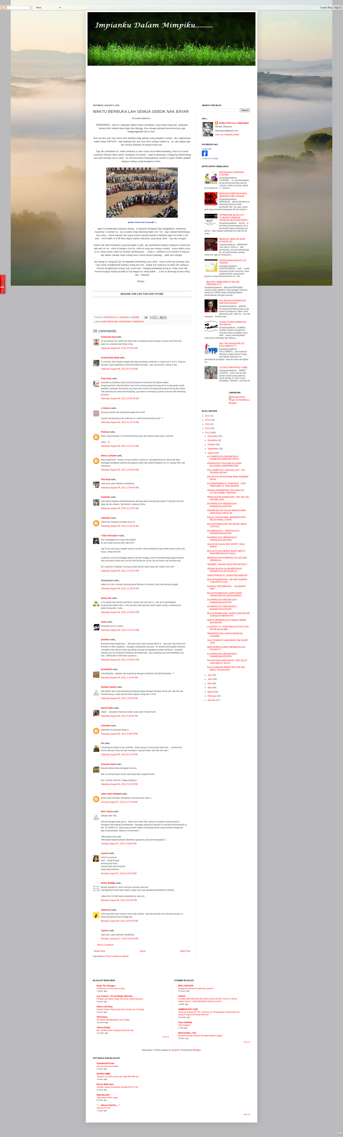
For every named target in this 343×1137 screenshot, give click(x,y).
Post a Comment (105, 945)
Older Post (185, 951)
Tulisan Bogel (103, 1027)
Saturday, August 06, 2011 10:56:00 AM (120, 487)
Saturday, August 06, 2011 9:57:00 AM (119, 369)
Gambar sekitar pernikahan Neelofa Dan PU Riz (117, 1087)
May (210, 683)
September (213, 448)
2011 (208, 432)
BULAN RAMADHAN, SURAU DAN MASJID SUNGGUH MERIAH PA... (228, 614)
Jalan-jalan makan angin (107, 1097)
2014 (208, 420)
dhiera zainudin (108, 455)
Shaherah (106, 910)
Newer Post (99, 951)
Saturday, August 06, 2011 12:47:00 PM (120, 630)
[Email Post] (145, 317)
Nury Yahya (107, 811)
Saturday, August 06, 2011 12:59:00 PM (120, 659)
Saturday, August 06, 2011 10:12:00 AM (120, 446)
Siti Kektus (102, 1017)
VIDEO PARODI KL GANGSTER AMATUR (227, 575)
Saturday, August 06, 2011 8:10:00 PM (119, 754)
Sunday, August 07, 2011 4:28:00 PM (118, 843)
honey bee (106, 598)
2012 (208, 428)
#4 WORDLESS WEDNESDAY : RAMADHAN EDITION (222, 538)
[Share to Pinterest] (165, 317)
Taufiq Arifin (207, 149)
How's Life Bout (105, 1006)
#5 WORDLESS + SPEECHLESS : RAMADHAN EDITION (223, 532)
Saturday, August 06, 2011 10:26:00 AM (120, 470)
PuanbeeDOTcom (105, 1063)
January (212, 700)
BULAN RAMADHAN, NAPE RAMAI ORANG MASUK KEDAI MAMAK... (225, 594)
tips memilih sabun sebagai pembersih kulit (115, 1030)
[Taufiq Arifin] (205, 155)
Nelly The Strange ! (106, 986)
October (212, 444)
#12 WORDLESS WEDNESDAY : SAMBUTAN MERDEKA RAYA (223, 457)
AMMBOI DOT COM (188, 1009)
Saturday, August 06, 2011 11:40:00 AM (120, 526)
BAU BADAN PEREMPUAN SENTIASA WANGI (232, 301)
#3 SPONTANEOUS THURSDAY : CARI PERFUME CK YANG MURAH (226, 484)
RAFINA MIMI (103, 1074)
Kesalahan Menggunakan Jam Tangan (113, 1020)
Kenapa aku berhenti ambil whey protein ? (196, 988)
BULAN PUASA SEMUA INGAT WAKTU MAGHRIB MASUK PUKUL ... (226, 552)
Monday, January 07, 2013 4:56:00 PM (119, 938)
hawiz (104, 622)
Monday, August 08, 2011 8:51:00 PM (119, 900)
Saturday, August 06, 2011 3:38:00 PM (119, 716)
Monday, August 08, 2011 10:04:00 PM (119, 921)
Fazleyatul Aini (108, 337)
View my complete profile (227, 134)
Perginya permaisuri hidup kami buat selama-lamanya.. (120, 999)
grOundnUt (106, 669)
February (212, 696)
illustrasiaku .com (187, 1033)
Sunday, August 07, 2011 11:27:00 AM (119, 802)
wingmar (176, 1050)
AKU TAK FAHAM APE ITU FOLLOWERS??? (232, 344)
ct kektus (105, 408)
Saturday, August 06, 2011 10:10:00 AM (120, 422)
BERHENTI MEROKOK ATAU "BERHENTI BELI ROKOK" (233, 194)
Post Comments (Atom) (117, 956)
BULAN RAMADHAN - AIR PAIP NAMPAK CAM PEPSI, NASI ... (227, 580)
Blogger (197, 1050)
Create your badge (210, 158)
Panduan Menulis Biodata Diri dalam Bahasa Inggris (200, 1036)
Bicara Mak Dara (105, 1084)
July (210, 675)
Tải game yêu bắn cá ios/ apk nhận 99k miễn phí (118, 1076)
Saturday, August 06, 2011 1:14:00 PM (119, 677)
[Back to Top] (340, 1134)
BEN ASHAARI (185, 986)
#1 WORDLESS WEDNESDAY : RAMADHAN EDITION (222, 655)
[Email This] (151, 317)
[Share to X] (158, 317)
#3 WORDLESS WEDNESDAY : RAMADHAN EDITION (222, 600)
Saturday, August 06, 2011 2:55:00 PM (119, 698)
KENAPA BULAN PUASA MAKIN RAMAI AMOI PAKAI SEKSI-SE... (226, 511)
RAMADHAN (138, 321)
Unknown (105, 518)
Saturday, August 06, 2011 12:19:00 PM (120, 588)
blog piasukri (103, 1095)
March (211, 692)
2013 (208, 424)
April (210, 687)
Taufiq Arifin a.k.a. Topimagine (117, 317)
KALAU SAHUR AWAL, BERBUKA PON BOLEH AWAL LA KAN (226, 518)
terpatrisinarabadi (110, 357)
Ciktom (181, 996)
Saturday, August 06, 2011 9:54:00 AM (119, 348)
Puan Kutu (106, 378)
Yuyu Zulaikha (185, 1022)
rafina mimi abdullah (111, 794)
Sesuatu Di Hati (103, 1108)
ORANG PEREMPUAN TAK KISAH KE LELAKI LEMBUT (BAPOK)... (225, 491)
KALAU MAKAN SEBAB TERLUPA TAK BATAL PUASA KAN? (226, 668)
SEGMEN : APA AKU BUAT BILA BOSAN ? (227, 564)
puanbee (105, 639)
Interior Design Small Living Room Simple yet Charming (120, 1009)
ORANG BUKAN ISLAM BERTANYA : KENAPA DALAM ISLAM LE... (225, 569)
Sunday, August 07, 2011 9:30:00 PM (118, 873)
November (213, 440)
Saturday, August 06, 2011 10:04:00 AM (120, 398)
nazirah (104, 853)
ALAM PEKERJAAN (109, 321)
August (211, 453)
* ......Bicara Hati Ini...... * (108, 1105)
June (210, 679)
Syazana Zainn (108, 764)
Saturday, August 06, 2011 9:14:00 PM (119, 784)
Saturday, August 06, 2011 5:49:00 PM (119, 734)
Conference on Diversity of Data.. (111, 988)
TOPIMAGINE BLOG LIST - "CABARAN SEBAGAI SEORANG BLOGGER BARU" (233, 217)
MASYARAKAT (125, 321)
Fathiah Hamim (108, 687)
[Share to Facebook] (161, 317)
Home (143, 951)
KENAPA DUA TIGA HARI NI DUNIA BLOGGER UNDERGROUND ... (224, 464)
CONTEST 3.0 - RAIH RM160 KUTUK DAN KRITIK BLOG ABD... (228, 627)
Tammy (104, 930)
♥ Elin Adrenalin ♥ (110, 535)
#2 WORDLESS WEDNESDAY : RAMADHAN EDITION (222, 607)
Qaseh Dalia (107, 708)
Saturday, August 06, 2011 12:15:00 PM (120, 571)
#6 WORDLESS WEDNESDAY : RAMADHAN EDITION (222, 504)
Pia (102, 743)
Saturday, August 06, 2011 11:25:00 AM (120, 508)
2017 (208, 416)
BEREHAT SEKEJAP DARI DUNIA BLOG (232, 240)
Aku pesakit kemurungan (107, 1066)
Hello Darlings (184, 1025)
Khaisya (105, 432)
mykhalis (105, 497)
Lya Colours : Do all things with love (115, 996)
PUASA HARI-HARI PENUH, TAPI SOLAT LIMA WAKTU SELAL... (227, 661)
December (213, 436)
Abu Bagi (105, 479)
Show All (165, 1037)
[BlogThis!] (155, 317)
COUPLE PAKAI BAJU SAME (233, 367)
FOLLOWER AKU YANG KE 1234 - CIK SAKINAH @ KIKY (226, 471)
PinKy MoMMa (108, 883)
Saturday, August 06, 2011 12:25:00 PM (120, 612)
